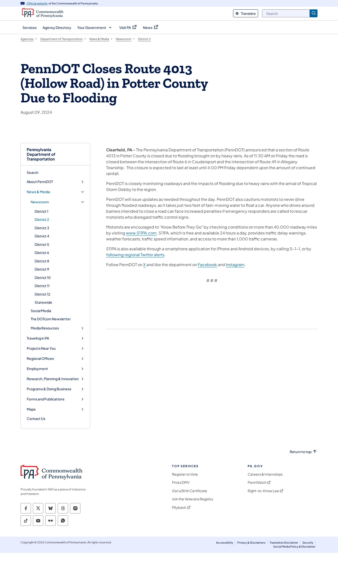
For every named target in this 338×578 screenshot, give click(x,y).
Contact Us (36, 418)
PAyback (179, 507)
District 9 (42, 269)
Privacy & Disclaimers (251, 542)
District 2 (42, 219)
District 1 (41, 211)
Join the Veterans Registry (192, 499)
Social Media (41, 310)
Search (32, 172)
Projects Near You (41, 348)
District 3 (42, 228)
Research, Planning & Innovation (53, 379)
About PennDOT (40, 182)
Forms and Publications (45, 399)
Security (307, 542)
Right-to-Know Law (263, 491)
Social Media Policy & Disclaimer (294, 546)
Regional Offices (40, 358)
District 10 (43, 277)
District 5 (42, 244)
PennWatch (257, 482)
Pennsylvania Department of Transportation (41, 154)
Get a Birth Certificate (189, 491)
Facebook (207, 264)
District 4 (42, 236)
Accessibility (224, 542)
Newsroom (40, 202)
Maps (31, 409)
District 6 (42, 252)
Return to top (301, 452)
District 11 (42, 285)
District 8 (42, 261)
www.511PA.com (141, 232)
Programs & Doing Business (49, 389)
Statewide (43, 302)
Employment (37, 369)
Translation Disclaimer (284, 542)
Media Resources (45, 328)
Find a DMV (181, 482)
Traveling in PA (38, 338)
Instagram (235, 264)
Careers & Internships (265, 474)
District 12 (42, 294)
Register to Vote (185, 474)
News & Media (38, 192)
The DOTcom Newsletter (51, 319)
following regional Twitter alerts (135, 254)
